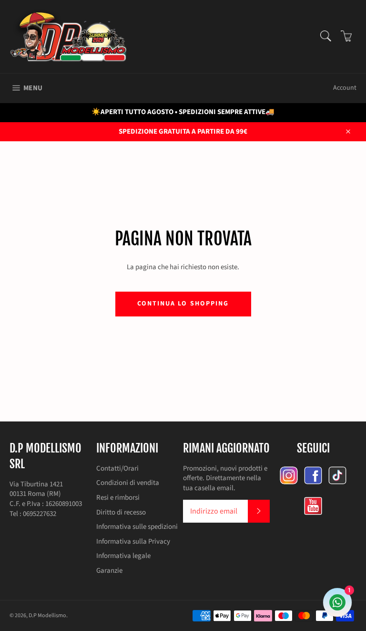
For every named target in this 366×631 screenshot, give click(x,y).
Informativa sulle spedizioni (137, 527)
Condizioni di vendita (127, 483)
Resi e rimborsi (118, 498)
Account (344, 88)
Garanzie (109, 571)
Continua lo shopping (183, 303)
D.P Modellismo (47, 615)
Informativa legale (123, 556)
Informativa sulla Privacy (133, 541)
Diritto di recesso (121, 512)
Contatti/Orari (117, 468)
